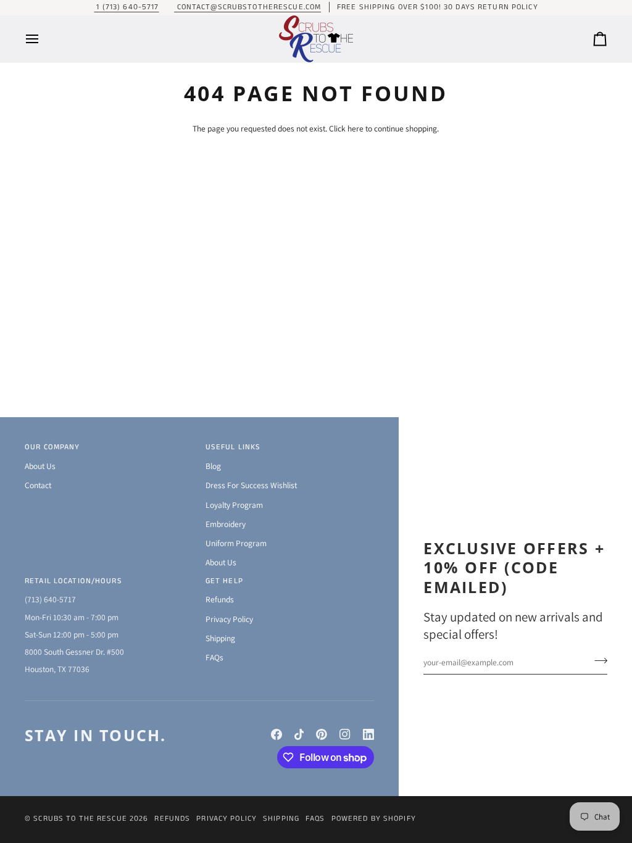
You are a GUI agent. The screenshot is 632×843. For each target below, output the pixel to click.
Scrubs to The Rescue (80, 818)
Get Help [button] (224, 581)
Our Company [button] (52, 447)
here (355, 128)
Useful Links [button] (233, 447)
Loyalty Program (234, 504)
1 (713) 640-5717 (126, 7)
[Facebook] (276, 734)
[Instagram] (345, 734)
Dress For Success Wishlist (251, 485)
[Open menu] (43, 38)
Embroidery (226, 523)
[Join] (597, 661)
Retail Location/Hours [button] (73, 581)
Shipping (220, 638)
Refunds (220, 599)
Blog (213, 465)
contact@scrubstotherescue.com (247, 7)
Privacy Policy (229, 619)
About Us (40, 465)
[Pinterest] (321, 734)
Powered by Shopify (373, 818)
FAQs (214, 657)
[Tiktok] (299, 734)
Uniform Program (236, 543)
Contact (38, 485)
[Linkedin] (368, 734)
